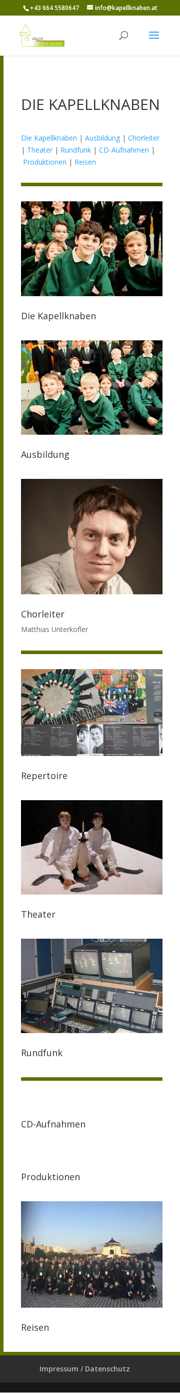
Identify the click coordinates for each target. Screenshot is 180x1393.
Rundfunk (75, 150)
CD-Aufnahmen (124, 150)
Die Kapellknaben (49, 138)
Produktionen (44, 162)
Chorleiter (144, 138)
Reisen (85, 162)
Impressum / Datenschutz (85, 1368)
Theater (39, 150)
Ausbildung (102, 138)
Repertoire (44, 776)
